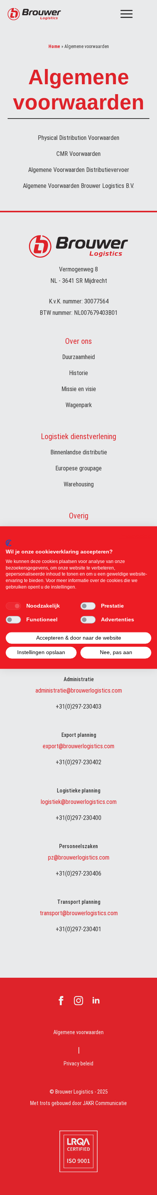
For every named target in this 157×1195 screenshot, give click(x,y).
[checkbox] (13, 606)
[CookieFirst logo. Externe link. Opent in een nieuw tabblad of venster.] (8, 543)
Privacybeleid (135, 536)
